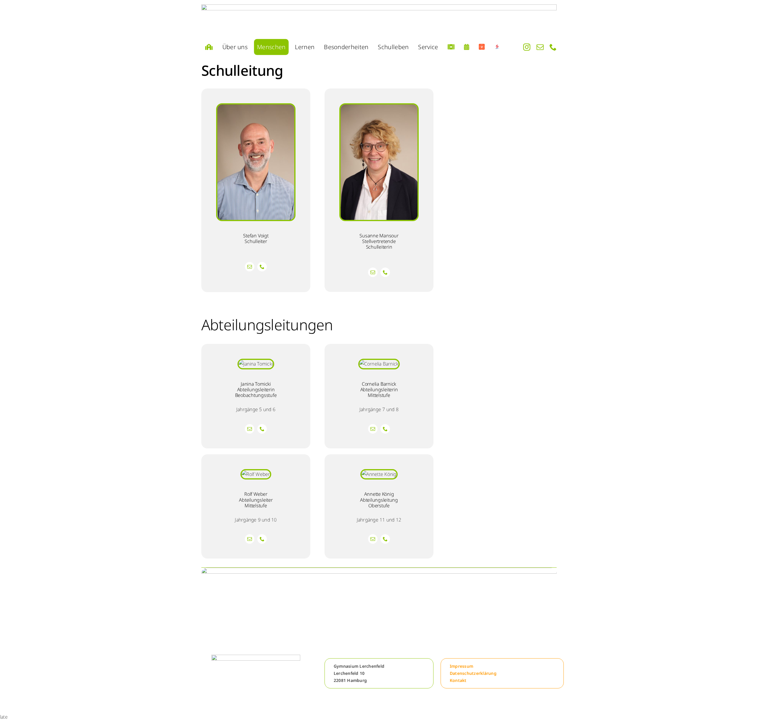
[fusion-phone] (262, 266)
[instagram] (526, 47)
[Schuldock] (497, 47)
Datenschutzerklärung (473, 673)
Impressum (461, 666)
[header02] (379, 20)
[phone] (553, 47)
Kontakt (458, 680)
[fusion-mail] (249, 266)
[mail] (540, 47)
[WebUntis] (482, 47)
